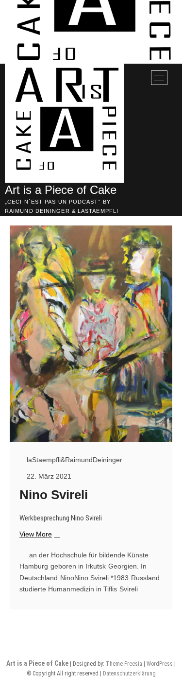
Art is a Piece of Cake (60, 189)
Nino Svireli (53, 494)
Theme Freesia (124, 663)
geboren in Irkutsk (78, 566)
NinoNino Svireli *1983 (94, 578)
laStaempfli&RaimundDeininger (73, 460)
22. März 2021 (48, 476)
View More (38, 534)
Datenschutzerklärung (129, 673)
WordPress (160, 663)
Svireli (128, 589)
